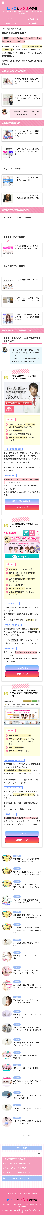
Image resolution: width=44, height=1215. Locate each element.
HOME (12, 19)
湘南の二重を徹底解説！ (22, 501)
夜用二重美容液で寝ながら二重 (17, 1163)
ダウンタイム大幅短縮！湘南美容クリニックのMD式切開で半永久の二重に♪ (27, 902)
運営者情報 (35, 1194)
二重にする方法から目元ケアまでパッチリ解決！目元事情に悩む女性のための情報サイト (22, 1205)
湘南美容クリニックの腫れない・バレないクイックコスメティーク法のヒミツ (27, 987)
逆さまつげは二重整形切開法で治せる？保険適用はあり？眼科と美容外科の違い (27, 930)
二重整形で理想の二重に (15, 1159)
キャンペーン (11, 23)
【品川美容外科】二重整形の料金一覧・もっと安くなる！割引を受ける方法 (27, 1030)
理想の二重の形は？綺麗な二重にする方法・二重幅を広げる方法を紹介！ (27, 81)
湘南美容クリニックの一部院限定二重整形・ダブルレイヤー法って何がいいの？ (27, 887)
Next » (29, 1135)
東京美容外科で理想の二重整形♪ (27, 280)
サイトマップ (9, 1194)
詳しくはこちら (22, 668)
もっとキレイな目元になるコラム (18, 1172)
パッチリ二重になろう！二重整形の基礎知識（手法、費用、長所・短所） (27, 133)
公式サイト (21, 507)
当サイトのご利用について (22, 1194)
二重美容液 (34, 23)
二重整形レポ (34, 19)
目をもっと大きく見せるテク (17, 1168)
